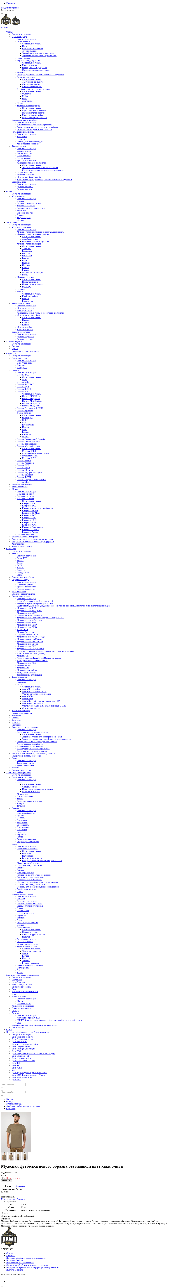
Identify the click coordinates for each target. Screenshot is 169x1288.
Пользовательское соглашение (20, 1263)
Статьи (9, 1253)
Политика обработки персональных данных (26, 1258)
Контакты (10, 3)
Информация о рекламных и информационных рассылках (32, 1267)
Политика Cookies (14, 1260)
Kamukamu (20, 1186)
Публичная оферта (14, 1270)
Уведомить (6, 1181)
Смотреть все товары (21, 34)
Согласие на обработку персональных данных (27, 1265)
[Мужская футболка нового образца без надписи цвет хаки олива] (4, 1160)
